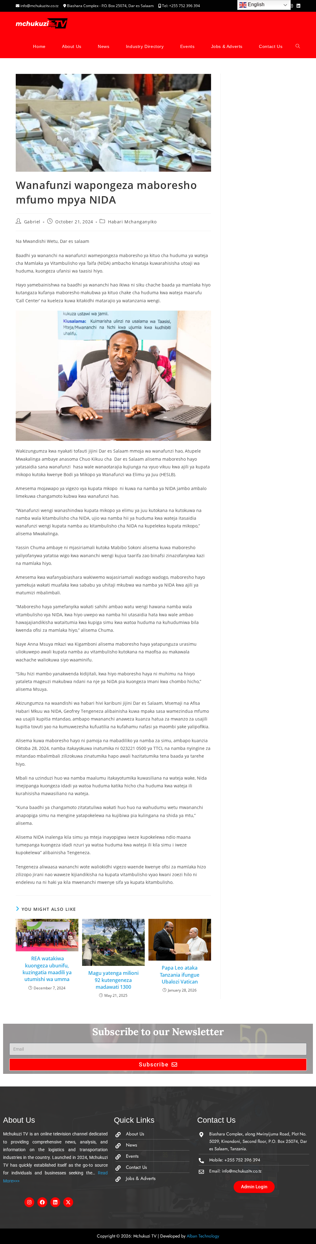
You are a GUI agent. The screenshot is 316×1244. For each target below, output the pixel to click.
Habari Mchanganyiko (132, 222)
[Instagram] (29, 1202)
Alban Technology (203, 1236)
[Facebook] (42, 1202)
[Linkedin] (55, 1202)
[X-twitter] (68, 1202)
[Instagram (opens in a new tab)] (291, 6)
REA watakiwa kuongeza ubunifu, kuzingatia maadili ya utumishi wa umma (47, 969)
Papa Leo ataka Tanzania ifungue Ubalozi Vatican (179, 974)
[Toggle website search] (298, 46)
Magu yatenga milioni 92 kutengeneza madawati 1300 (113, 980)
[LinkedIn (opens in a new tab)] (297, 6)
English (255, 4)
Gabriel (32, 222)
